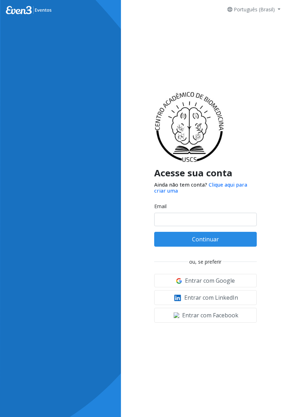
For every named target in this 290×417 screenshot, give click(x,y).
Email (160, 206)
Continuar (205, 239)
